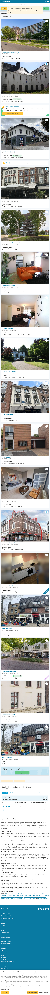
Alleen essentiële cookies (32, 992)
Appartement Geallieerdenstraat (11, 243)
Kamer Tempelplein (7, 628)
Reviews (3, 945)
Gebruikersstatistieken (5, 937)
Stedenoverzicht (4, 952)
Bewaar (46, 8)
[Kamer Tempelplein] (25, 611)
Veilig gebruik (4, 920)
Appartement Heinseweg (9, 671)
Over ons (3, 923)
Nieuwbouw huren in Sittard (20, 895)
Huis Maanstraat (6, 457)
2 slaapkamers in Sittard (30, 897)
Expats (2, 955)
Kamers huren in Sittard (6, 895)
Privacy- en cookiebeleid (6, 915)
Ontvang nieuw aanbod (12, 113)
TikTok (43, 909)
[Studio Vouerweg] (25, 483)
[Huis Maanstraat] (25, 440)
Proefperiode (3, 957)
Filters (5, 8)
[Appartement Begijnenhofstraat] (25, 526)
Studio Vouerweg (6, 500)
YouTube (46, 909)
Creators (3, 925)
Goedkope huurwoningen (7, 781)
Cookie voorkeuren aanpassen (7, 918)
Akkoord (5, 992)
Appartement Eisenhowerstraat (10, 52)
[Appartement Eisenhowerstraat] (25, 35)
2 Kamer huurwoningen (19, 781)
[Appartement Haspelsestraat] (25, 397)
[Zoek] (41, 1)
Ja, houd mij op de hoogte (22, 773)
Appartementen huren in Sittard (14, 893)
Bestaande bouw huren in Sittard (35, 895)
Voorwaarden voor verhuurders (7, 961)
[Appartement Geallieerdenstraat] (25, 225)
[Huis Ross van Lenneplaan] (25, 354)
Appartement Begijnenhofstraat (11, 543)
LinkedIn (48, 909)
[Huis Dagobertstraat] (25, 311)
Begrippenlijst (4, 948)
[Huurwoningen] (5, 2)
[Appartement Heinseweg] (25, 654)
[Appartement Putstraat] (25, 268)
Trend (11, 792)
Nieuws (2, 950)
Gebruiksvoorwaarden (5, 913)
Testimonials (3, 966)
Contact (2, 930)
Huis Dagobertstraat (7, 328)
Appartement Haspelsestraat (10, 414)
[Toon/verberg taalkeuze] (48, 1)
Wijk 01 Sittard (6, 806)
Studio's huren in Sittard (39, 893)
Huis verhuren (4, 963)
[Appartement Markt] (25, 183)
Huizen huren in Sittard (27, 893)
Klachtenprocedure (5, 932)
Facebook (39, 909)
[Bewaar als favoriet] (46, 21)
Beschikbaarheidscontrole (6, 943)
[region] (25, 982)
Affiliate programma (5, 927)
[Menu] (44, 1)
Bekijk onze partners (5, 989)
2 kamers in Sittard (41, 897)
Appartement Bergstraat (8, 151)
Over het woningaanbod (6, 941)
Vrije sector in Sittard (18, 897)
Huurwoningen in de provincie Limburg (10, 898)
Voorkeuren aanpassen (43, 992)
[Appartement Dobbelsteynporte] (25, 78)
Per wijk (5, 792)
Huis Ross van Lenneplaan (9, 371)
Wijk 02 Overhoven (7, 810)
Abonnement (3, 911)
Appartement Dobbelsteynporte (11, 95)
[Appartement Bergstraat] (25, 134)
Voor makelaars (4, 968)
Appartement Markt (7, 200)
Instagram (41, 909)
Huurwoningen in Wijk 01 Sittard (28, 898)
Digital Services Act (5, 934)
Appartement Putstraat (8, 285)
